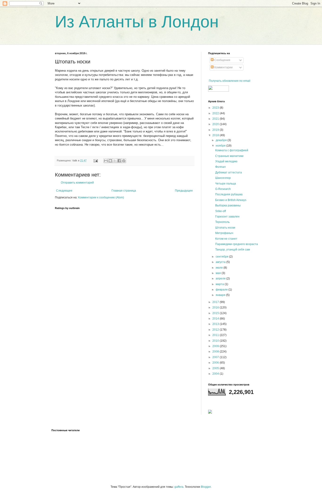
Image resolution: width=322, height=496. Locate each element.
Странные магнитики (229, 156)
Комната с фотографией (231, 150)
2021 (216, 118)
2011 (216, 335)
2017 (216, 302)
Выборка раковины (228, 205)
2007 (216, 357)
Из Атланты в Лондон (137, 21)
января (221, 295)
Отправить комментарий (77, 182)
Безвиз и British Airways (230, 200)
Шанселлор (223, 178)
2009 (216, 346)
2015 (216, 313)
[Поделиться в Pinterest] (123, 160)
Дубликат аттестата (228, 172)
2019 (216, 129)
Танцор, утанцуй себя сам (232, 249)
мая (219, 273)
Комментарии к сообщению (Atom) (101, 197)
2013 (216, 324)
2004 (216, 373)
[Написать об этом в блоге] (110, 160)
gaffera (178, 486)
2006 (216, 362)
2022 (216, 113)
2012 (216, 329)
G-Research (223, 189)
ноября (221, 145)
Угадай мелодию (226, 161)
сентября (222, 256)
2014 (216, 318)
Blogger (206, 486)
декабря (221, 140)
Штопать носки (225, 227)
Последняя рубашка (229, 194)
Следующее (64, 190)
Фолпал (220, 166)
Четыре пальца (225, 183)
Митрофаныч (224, 233)
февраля (222, 289)
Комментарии (223, 67)
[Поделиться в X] (114, 160)
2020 (216, 124)
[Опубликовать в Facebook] (119, 160)
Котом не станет (226, 238)
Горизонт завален (227, 216)
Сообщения (222, 60)
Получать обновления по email (229, 80)
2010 (216, 340)
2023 (216, 107)
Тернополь (222, 222)
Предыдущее (184, 190)
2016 (216, 307)
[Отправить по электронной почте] (105, 160)
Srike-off (220, 211)
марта (220, 284)
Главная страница (123, 190)
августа (221, 262)
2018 (216, 135)
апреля (221, 278)
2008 (216, 351)
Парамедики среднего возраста (236, 244)
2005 (216, 368)
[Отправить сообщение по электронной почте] (95, 160)
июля (219, 267)
